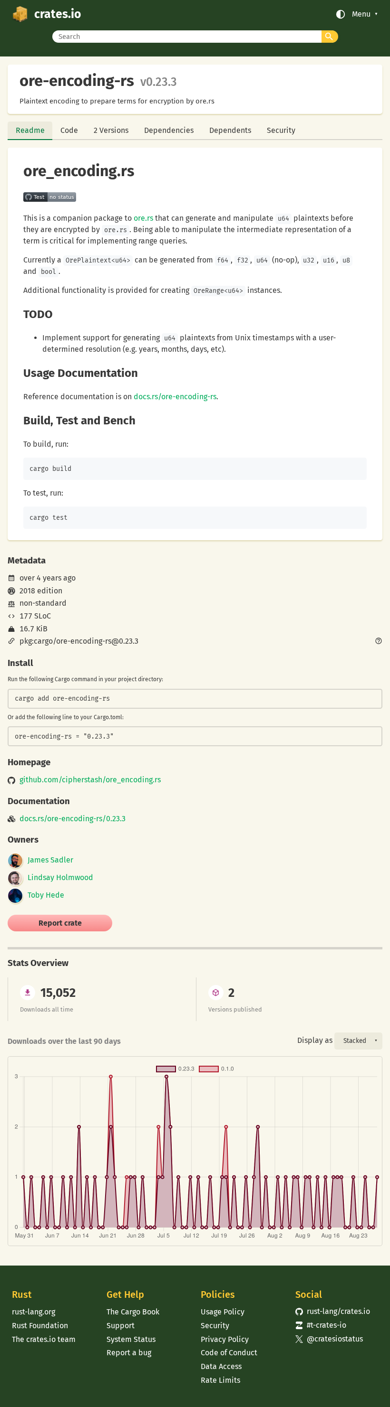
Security (281, 130)
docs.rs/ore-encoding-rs (175, 396)
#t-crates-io (320, 1325)
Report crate (60, 923)
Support (121, 1325)
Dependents (230, 130)
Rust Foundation (40, 1325)
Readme (30, 130)
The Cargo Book (133, 1311)
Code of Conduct (229, 1352)
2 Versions (111, 130)
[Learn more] (378, 642)
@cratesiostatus (329, 1338)
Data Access (221, 1366)
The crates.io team (44, 1339)
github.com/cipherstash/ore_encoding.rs (90, 780)
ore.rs (143, 218)
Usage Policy (222, 1311)
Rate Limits (220, 1380)
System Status (131, 1339)
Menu (361, 14)
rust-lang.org (33, 1311)
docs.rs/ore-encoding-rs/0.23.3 (73, 819)
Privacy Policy (225, 1339)
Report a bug (129, 1352)
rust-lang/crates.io (332, 1311)
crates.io (57, 14)
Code (69, 130)
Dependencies (169, 130)
